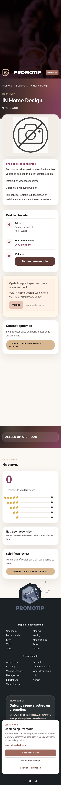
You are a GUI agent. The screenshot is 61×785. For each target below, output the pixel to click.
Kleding (37, 631)
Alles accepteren (30, 753)
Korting (36, 635)
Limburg (10, 666)
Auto (35, 644)
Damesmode (13, 635)
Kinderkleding (40, 639)
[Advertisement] (30, 389)
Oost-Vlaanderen (41, 666)
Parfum (36, 648)
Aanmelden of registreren (30, 571)
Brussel (37, 662)
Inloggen (52, 72)
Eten (8, 639)
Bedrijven (21, 85)
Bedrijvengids (30, 656)
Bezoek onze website (35, 261)
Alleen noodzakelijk (30, 760)
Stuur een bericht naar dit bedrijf (26, 345)
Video (9, 644)
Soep (9, 648)
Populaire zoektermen (30, 624)
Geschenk (11, 631)
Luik (35, 675)
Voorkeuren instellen (30, 768)
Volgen (16, 304)
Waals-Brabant (13, 684)
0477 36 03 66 (23, 244)
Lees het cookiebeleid (15, 745)
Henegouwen (13, 675)
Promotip (7, 85)
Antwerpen (12, 662)
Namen (36, 679)
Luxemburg (12, 679)
